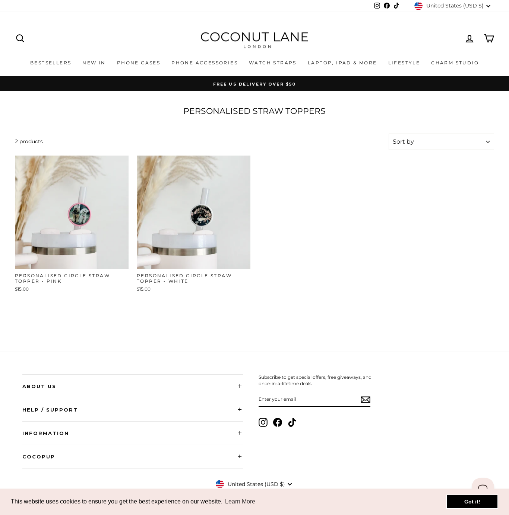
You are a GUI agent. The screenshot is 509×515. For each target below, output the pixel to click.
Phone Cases (138, 62)
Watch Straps (273, 62)
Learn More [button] (240, 501)
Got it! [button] (472, 502)
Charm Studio (455, 62)
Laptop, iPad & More (342, 62)
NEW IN (93, 62)
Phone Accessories (204, 62)
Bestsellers (50, 62)
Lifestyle (404, 62)
